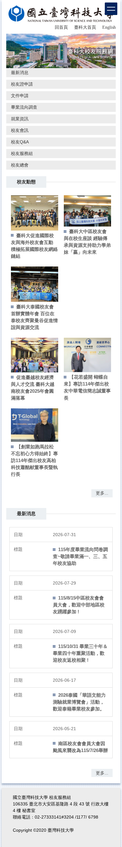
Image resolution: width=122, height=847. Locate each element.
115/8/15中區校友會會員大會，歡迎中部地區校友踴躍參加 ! (78, 604)
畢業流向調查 (24, 107)
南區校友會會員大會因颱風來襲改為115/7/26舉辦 (80, 747)
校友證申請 (22, 84)
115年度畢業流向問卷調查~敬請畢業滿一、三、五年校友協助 (80, 556)
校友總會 (19, 164)
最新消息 (19, 72)
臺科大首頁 (85, 27)
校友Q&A (20, 141)
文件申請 (19, 95)
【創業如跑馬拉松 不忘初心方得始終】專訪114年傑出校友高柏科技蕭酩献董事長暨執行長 (34, 460)
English (109, 27)
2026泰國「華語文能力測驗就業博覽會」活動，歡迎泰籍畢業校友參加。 (79, 701)
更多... (102, 493)
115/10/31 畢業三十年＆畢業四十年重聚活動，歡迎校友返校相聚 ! (80, 653)
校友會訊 (19, 130)
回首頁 (61, 27)
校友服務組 (22, 153)
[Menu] (111, 8)
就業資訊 (19, 118)
